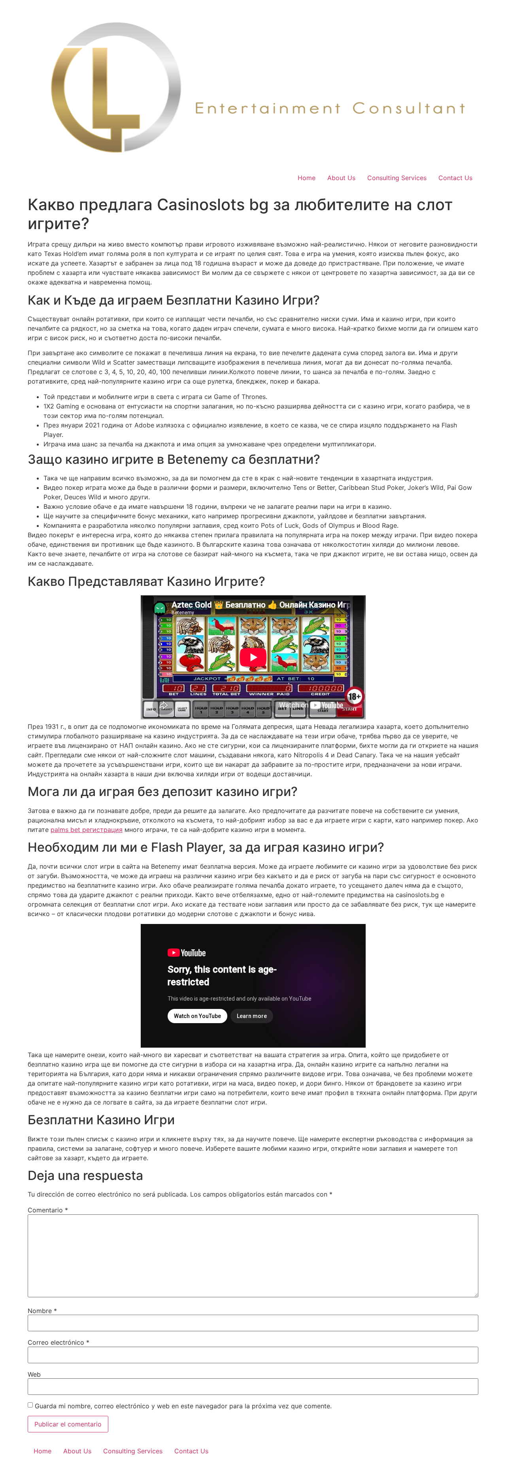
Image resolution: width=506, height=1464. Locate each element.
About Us (341, 178)
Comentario (48, 1210)
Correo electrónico (58, 1342)
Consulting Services (397, 178)
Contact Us (455, 178)
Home (306, 178)
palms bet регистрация (87, 830)
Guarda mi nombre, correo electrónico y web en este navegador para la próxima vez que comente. (183, 1406)
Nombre (42, 1311)
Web (34, 1374)
